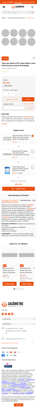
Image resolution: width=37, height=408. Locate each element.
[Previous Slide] (3, 267)
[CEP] (14, 106)
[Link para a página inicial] (3, 18)
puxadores (16, 390)
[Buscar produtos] (31, 12)
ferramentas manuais (9, 383)
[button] (4, 7)
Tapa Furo (31, 18)
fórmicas (30, 392)
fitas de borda (6, 390)
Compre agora (10, 284)
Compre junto (20, 189)
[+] (12, 93)
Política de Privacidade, (11, 399)
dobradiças (28, 393)
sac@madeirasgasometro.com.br (15, 339)
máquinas (22, 380)
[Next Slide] (33, 267)
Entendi (18, 405)
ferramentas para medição (17, 386)
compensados (10, 389)
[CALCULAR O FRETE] (30, 108)
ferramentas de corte (20, 384)
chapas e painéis (25, 387)
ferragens (5, 393)
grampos (23, 383)
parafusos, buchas (19, 393)
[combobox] (18, 12)
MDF (3, 389)
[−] (5, 93)
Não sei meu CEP (28, 104)
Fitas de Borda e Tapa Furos (16, 18)
